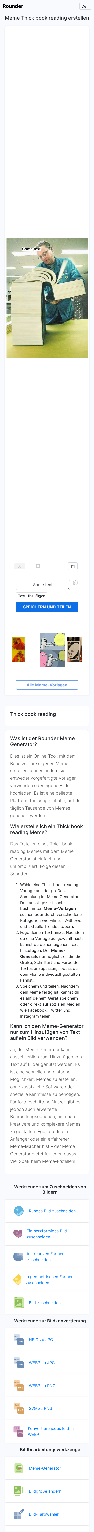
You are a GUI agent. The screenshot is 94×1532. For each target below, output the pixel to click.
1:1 (72, 566)
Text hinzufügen (31, 596)
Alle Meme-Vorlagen (47, 684)
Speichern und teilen (47, 606)
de (84, 6)
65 (20, 566)
